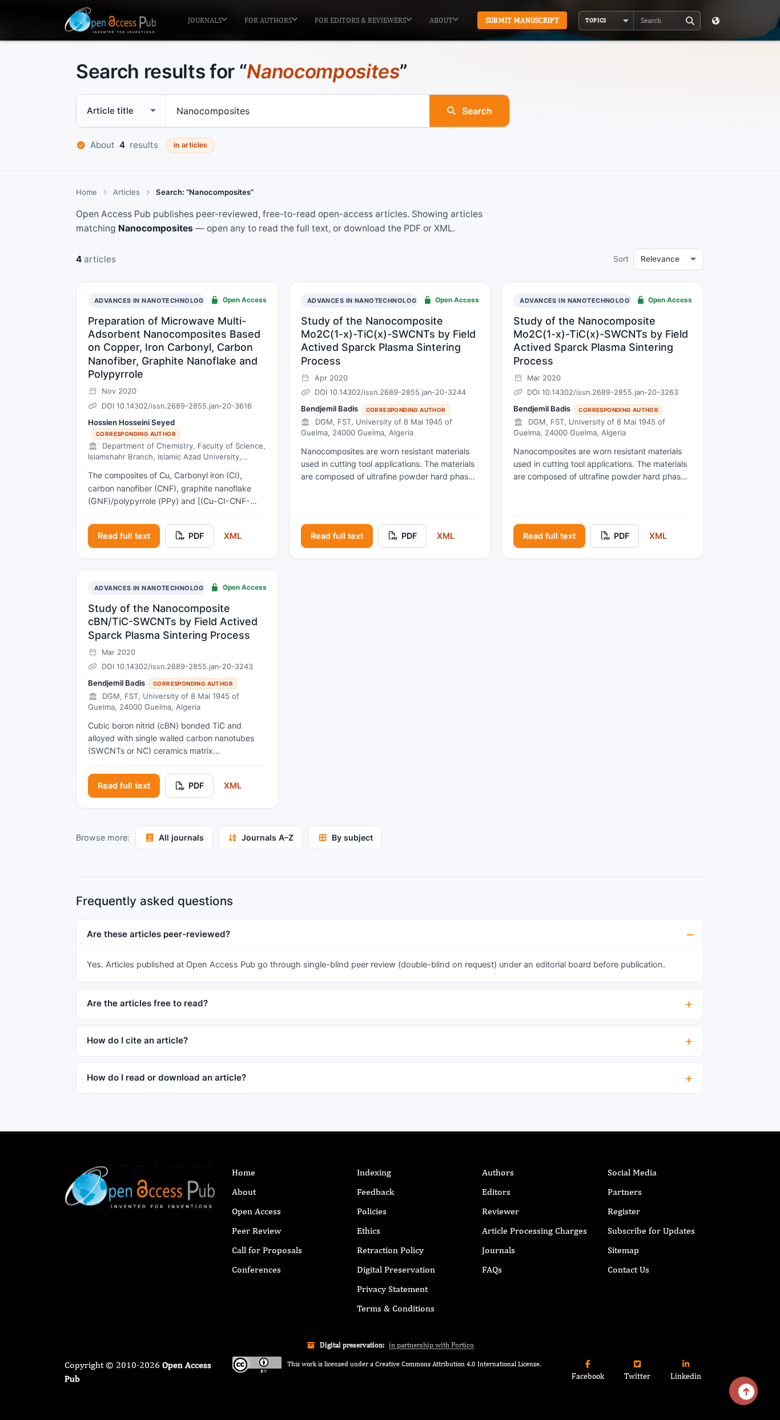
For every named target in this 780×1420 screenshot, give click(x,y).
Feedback (375, 1191)
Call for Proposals (267, 1250)
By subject (352, 837)
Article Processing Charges (534, 1230)
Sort (621, 258)
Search (477, 111)
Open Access (256, 1211)
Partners (625, 1191)
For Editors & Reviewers (360, 20)
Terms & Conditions (396, 1308)
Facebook (588, 1376)
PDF (196, 536)
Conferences (256, 1269)
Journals (205, 20)
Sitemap (623, 1250)
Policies (372, 1211)
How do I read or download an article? (166, 1077)
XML (233, 536)
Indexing (374, 1172)
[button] (606, 20)
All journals (181, 837)
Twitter (637, 1376)
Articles (126, 192)
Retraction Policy (390, 1250)
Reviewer (500, 1211)
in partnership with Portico (431, 1345)
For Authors (268, 20)
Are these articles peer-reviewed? (158, 934)
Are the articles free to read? (147, 1003)
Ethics (368, 1230)
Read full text (124, 536)
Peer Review (256, 1230)
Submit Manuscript (522, 20)
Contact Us (628, 1269)
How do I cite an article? (137, 1040)
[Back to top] (743, 1391)
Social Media (632, 1172)
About (441, 20)
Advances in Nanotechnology (151, 301)
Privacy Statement (392, 1288)
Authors (498, 1172)
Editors (496, 1191)
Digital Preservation (396, 1269)
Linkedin (685, 1376)
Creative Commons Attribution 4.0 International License (457, 1365)
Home (86, 192)
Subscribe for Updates (651, 1230)
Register (624, 1211)
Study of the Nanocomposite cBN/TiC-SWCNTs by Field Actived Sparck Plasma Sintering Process (173, 621)
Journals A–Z (267, 837)
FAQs (492, 1269)
